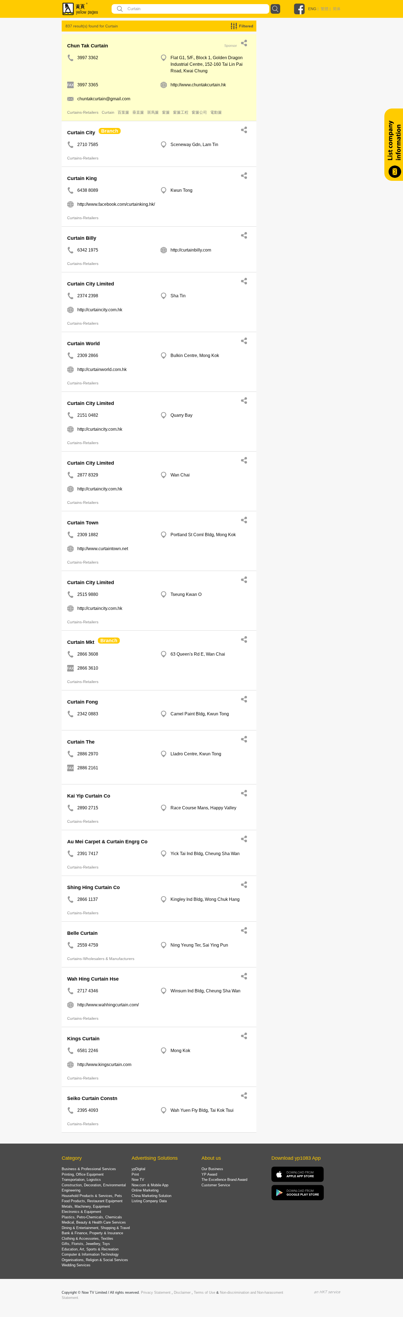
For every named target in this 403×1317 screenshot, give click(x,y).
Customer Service (216, 1185)
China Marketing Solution (151, 1196)
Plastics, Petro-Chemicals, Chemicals (92, 1217)
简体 (336, 9)
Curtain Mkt (80, 642)
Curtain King (82, 178)
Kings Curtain (83, 1038)
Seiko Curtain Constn (92, 1098)
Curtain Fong (82, 702)
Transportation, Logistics (81, 1180)
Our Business (212, 1169)
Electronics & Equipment (81, 1212)
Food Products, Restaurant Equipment (92, 1201)
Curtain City (81, 132)
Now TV (138, 1180)
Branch (109, 131)
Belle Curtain (82, 933)
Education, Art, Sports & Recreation (90, 1249)
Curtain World (83, 343)
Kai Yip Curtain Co (88, 796)
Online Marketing (145, 1190)
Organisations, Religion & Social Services (95, 1260)
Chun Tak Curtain (87, 45)
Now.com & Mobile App (150, 1185)
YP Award (209, 1174)
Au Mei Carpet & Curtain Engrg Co (107, 841)
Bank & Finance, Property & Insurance (92, 1233)
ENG (312, 9)
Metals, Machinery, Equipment (86, 1206)
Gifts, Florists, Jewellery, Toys (86, 1244)
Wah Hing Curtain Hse (93, 979)
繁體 (324, 9)
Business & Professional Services (89, 1169)
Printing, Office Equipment (83, 1174)
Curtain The (81, 742)
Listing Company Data (149, 1201)
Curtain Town (82, 522)
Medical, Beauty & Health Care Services (94, 1222)
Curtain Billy (81, 238)
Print (135, 1174)
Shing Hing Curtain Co (93, 887)
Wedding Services (76, 1265)
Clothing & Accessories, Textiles (87, 1238)
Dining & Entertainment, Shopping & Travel (96, 1228)
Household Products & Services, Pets (92, 1196)
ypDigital (138, 1169)
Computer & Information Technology (90, 1254)
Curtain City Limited (90, 284)
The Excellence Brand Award (224, 1180)
